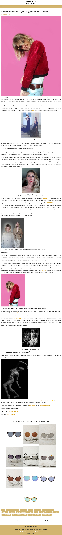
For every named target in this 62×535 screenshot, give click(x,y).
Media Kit (17, 529)
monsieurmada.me (6, 514)
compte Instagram (44, 405)
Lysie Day (49, 512)
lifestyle (30, 512)
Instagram (49, 401)
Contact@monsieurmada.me (31, 526)
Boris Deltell (23, 510)
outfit (25, 514)
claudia (30, 510)
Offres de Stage (38, 529)
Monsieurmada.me (31, 533)
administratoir (5, 14)
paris (30, 514)
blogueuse (16, 510)
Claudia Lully (37, 510)
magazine (56, 512)
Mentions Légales (29, 529)
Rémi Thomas (37, 514)
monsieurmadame (17, 514)
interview (12, 512)
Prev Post (16, 520)
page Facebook (32, 405)
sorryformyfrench (46, 514)
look (36, 512)
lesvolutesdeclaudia (21, 512)
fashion (51, 510)
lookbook (42, 512)
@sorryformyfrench (11, 414)
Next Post (46, 520)
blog (3, 510)
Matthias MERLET (28, 142)
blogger (8, 510)
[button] (1, 6)
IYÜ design (43, 270)
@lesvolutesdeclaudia (13, 411)
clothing (45, 510)
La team (22, 529)
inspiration (5, 512)
